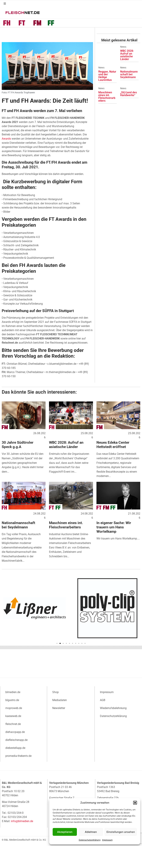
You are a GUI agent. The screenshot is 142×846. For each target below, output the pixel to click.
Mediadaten (59, 700)
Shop (55, 692)
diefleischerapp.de (16, 740)
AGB (102, 700)
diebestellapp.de (15, 748)
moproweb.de (13, 708)
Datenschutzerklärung (89, 840)
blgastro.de (12, 700)
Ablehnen (91, 832)
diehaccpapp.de (15, 732)
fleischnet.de (13, 724)
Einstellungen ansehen (120, 832)
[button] (135, 802)
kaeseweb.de (13, 716)
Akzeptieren (64, 832)
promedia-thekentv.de (18, 756)
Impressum (107, 840)
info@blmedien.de (22, 821)
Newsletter (58, 708)
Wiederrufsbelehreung (113, 708)
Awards (6, 138)
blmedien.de (12, 692)
